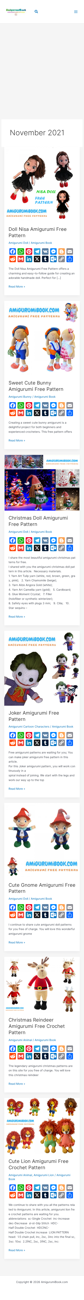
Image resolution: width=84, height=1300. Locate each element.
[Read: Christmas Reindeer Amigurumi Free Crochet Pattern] (42, 984)
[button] (36, 11)
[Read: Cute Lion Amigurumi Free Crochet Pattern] (42, 1125)
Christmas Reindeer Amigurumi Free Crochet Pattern (37, 1026)
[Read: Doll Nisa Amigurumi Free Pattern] (42, 184)
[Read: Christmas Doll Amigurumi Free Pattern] (42, 482)
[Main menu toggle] (76, 11)
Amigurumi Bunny (20, 396)
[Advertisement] (42, 65)
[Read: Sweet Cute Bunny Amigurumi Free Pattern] (42, 338)
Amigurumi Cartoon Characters (29, 726)
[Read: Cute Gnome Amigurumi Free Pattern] (42, 840)
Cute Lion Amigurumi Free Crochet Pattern (39, 1164)
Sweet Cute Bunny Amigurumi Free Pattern (36, 386)
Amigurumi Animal (20, 1040)
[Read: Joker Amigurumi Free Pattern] (42, 668)
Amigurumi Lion (44, 1175)
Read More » (17, 287)
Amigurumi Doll (18, 242)
